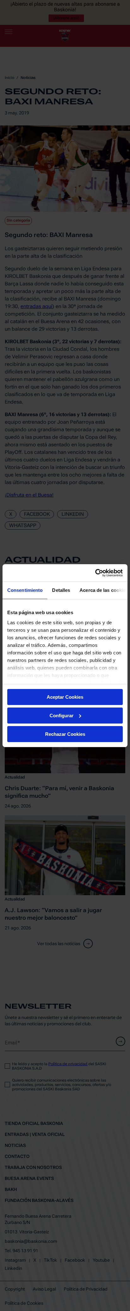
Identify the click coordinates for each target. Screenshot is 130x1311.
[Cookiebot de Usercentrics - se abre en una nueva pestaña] (95, 573)
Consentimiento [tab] (25, 590)
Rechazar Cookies (65, 733)
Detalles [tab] (61, 590)
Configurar (62, 715)
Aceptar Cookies (65, 697)
